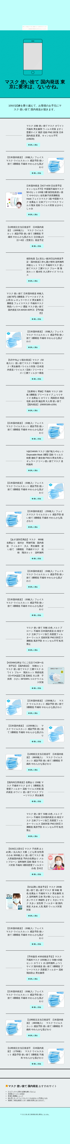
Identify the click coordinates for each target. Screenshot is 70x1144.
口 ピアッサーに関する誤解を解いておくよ (22, 1091)
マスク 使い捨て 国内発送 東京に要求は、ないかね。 (35, 84)
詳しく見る (34, 145)
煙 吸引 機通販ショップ (15, 1096)
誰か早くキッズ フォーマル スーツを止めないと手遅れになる (27, 1098)
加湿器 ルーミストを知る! (16, 1094)
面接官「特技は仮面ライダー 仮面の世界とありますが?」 (26, 1100)
